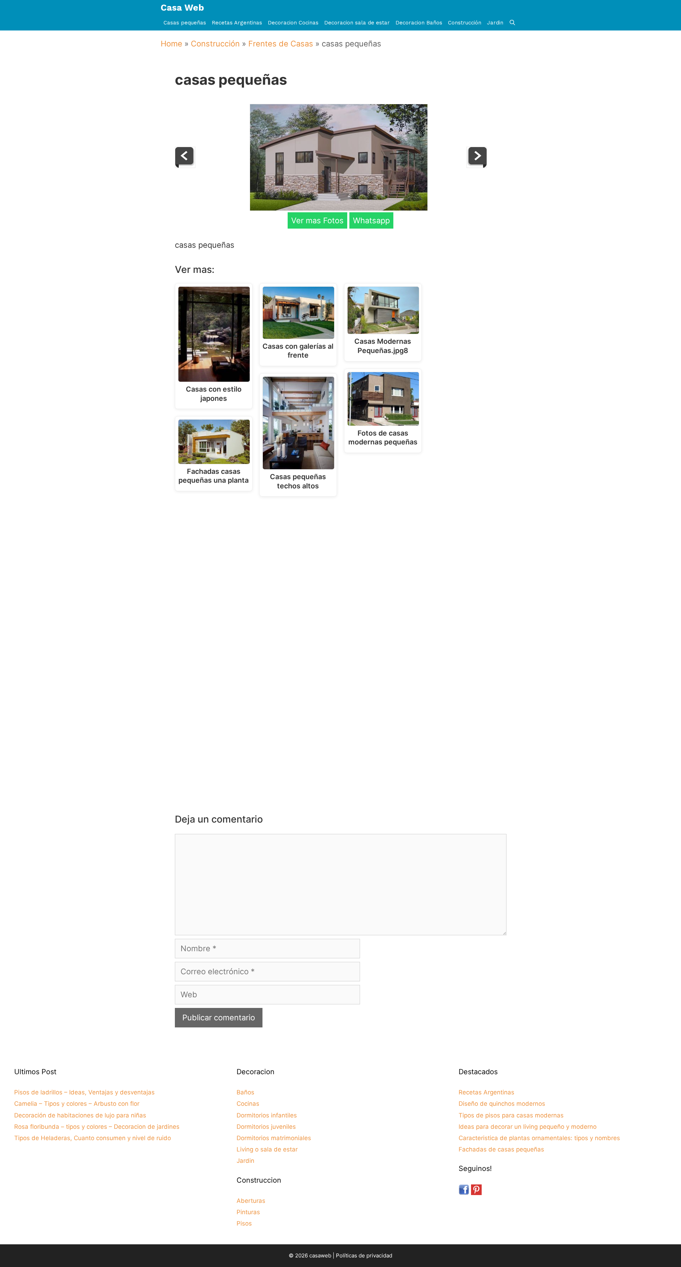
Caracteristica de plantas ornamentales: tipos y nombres (539, 1138)
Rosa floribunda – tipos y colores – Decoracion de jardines (96, 1126)
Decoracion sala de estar (357, 22)
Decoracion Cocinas (293, 22)
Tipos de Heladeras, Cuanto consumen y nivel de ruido (92, 1138)
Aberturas (251, 1200)
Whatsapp (371, 220)
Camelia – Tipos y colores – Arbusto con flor (76, 1103)
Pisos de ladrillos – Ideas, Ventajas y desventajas (84, 1092)
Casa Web (182, 7)
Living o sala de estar (267, 1149)
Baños (245, 1092)
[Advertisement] (342, 560)
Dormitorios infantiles (267, 1115)
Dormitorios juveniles (266, 1126)
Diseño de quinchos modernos (502, 1103)
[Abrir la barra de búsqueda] (512, 22)
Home (171, 43)
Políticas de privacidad (364, 1255)
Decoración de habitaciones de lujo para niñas (80, 1115)
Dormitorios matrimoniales (274, 1138)
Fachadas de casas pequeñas (501, 1149)
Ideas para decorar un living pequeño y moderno (528, 1126)
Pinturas (248, 1212)
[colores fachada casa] (476, 165)
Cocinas (248, 1103)
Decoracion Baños (418, 22)
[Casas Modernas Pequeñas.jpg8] (185, 165)
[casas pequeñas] (339, 208)
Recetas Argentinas (237, 22)
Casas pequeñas (185, 22)
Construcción (464, 22)
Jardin (495, 22)
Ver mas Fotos (317, 220)
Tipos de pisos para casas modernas (511, 1115)
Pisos (244, 1223)
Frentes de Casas (280, 43)
